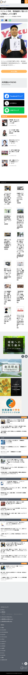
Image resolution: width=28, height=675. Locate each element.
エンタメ (3, 634)
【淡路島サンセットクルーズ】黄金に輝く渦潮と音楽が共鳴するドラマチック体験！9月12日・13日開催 (15, 421)
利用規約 (3, 614)
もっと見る (24, 417)
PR (17, 279)
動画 (3, 657)
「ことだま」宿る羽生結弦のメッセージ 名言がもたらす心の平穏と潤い (7, 318)
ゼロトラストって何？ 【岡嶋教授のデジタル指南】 (11, 451)
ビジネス (18, 202)
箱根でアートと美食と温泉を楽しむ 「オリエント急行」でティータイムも (7, 272)
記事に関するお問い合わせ (7, 621)
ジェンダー (4, 629)
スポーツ (2, 16)
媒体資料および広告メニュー (7, 619)
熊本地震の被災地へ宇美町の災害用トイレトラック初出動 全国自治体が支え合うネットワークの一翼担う (20, 220)
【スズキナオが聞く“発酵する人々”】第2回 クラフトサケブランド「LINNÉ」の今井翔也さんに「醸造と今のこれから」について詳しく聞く (14, 557)
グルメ (3, 638)
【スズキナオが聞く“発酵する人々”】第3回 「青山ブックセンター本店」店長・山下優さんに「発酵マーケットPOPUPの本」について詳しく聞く (14, 550)
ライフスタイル (20, 257)
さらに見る (14, 71)
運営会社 (3, 611)
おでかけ (6, 276)
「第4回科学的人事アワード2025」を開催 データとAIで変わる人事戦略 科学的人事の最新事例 (20, 296)
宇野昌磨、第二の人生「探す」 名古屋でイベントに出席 (14, 121)
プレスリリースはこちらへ (7, 616)
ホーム (3, 609)
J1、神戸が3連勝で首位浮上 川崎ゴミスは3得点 (14, 151)
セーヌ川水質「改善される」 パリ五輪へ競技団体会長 (14, 131)
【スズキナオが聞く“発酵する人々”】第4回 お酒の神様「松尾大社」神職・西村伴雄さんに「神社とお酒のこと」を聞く (15, 544)
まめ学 (3, 648)
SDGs (3, 627)
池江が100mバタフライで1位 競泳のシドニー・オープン (14, 141)
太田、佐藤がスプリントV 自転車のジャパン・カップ (14, 162)
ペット (3, 652)
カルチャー (19, 255)
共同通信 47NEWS (16, 16)
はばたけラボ (4, 659)
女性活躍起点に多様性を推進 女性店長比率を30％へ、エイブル (7, 219)
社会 (18, 228)
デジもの (3, 650)
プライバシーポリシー (18, 614)
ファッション (4, 636)
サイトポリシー (9, 614)
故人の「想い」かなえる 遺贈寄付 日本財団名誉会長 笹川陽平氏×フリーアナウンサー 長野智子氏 (20, 273)
